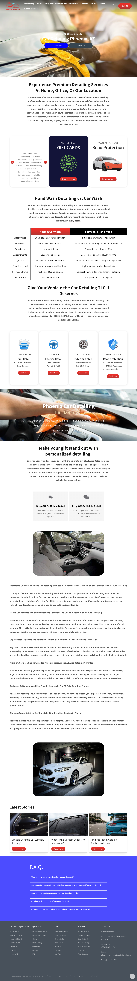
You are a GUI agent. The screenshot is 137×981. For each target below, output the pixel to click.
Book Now (24, 373)
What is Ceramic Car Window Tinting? (28, 841)
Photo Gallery (37, 943)
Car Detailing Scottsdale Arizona (23, 976)
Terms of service (70, 976)
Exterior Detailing (84, 946)
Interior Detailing (84, 935)
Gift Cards (35, 939)
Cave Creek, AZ (15, 943)
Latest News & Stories (39, 931)
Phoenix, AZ (14, 954)
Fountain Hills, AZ (16, 939)
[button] (113, 5)
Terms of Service (60, 935)
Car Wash (58, 954)
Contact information (93, 976)
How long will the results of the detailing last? (50, 901)
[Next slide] (45, 162)
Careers (35, 950)
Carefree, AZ (14, 946)
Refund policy (50, 976)
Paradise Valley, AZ (16, 935)
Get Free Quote (56, 45)
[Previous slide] (12, 162)
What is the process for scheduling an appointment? (52, 877)
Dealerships (82, 950)
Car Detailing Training (39, 935)
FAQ (33, 954)
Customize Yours (108, 179)
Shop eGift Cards (68, 179)
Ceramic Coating (83, 939)
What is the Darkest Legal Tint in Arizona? (68, 841)
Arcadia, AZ (13, 950)
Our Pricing (36, 946)
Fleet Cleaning (83, 954)
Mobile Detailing (83, 931)
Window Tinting (83, 943)
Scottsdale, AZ (15, 931)
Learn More (81, 45)
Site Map (58, 950)
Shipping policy (81, 976)
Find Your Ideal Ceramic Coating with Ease (104, 841)
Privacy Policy (60, 939)
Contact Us (59, 943)
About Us (58, 946)
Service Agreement (61, 931)
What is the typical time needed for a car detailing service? (55, 893)
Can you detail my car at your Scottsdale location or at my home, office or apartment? (66, 885)
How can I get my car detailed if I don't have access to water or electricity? (61, 909)
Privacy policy (60, 976)
